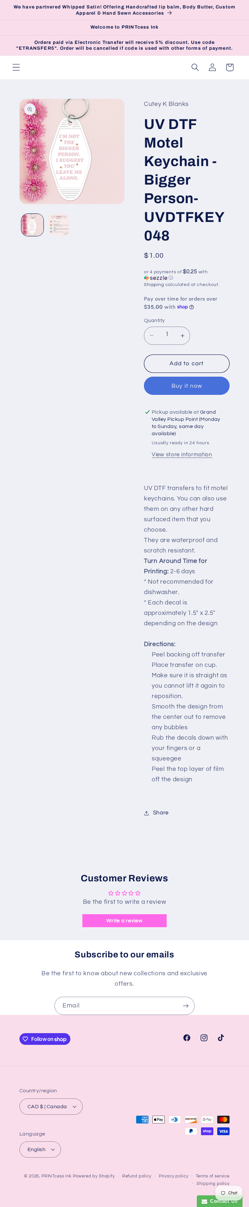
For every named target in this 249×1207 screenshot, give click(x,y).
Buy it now (187, 386)
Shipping (154, 284)
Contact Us (222, 1201)
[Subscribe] (185, 1006)
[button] (16, 67)
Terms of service (213, 1176)
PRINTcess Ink (57, 1176)
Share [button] (161, 813)
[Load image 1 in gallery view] (32, 225)
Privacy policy (173, 1176)
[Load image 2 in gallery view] (58, 225)
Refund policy (136, 1176)
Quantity (154, 320)
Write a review (124, 920)
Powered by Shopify (94, 1176)
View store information (182, 455)
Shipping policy (213, 1183)
